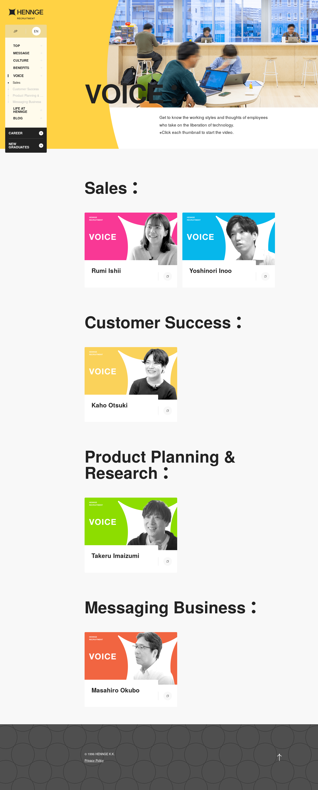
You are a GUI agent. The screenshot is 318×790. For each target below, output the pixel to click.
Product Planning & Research (29, 96)
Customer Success (26, 89)
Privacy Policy (94, 760)
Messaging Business (27, 102)
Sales (16, 83)
